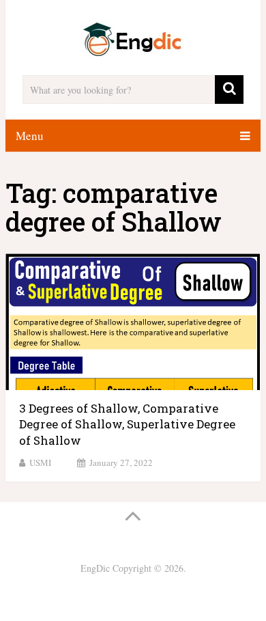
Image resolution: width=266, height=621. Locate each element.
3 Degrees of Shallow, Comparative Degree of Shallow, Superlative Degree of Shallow (127, 424)
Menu (30, 135)
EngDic (95, 568)
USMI (40, 462)
